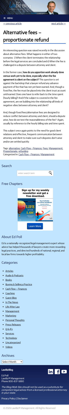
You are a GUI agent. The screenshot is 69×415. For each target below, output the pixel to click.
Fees (45, 148)
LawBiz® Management (12, 378)
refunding (23, 151)
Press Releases (13, 324)
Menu (10, 18)
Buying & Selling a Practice (18, 284)
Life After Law (12, 306)
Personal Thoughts (15, 320)
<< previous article (12, 23)
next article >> (58, 23)
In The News (11, 302)
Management (56, 148)
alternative (14, 148)
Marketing (10, 315)
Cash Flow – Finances (16, 288)
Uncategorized (13, 342)
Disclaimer (22, 398)
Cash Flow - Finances (31, 148)
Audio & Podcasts (14, 275)
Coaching (10, 293)
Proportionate (10, 151)
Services (9, 333)
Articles (9, 270)
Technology (11, 337)
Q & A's (9, 329)
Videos (9, 346)
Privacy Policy (8, 398)
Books (8, 279)
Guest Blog (11, 297)
